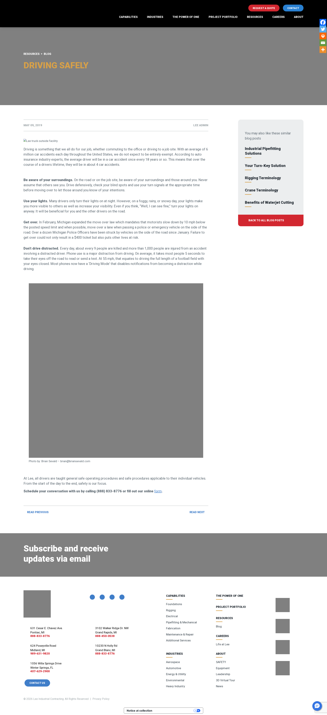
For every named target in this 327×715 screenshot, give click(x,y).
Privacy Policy (101, 699)
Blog (219, 626)
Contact (293, 8)
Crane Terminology (261, 190)
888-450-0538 (105, 636)
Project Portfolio (223, 17)
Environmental (175, 680)
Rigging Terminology (263, 178)
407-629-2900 (40, 671)
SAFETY (221, 662)
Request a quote (264, 8)
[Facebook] (323, 22)
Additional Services (178, 640)
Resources (255, 17)
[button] (317, 706)
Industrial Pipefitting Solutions (263, 151)
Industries (155, 17)
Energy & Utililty (176, 674)
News (219, 686)
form (158, 491)
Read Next (197, 512)
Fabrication (173, 628)
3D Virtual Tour (225, 680)
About (298, 17)
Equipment (223, 668)
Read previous (38, 512)
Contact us (37, 683)
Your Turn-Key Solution (265, 166)
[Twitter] (323, 29)
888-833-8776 (40, 636)
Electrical (172, 616)
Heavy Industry (175, 686)
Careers (278, 17)
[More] (323, 49)
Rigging (171, 610)
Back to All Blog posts (266, 220)
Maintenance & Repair (180, 634)
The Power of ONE (186, 17)
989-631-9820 (40, 653)
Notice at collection (139, 710)
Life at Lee (222, 644)
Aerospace (173, 662)
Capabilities (128, 17)
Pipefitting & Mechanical (181, 622)
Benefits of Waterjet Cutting (269, 202)
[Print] (323, 36)
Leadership (223, 674)
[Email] (323, 42)
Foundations (174, 604)
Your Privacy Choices (174, 710)
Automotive (173, 668)
